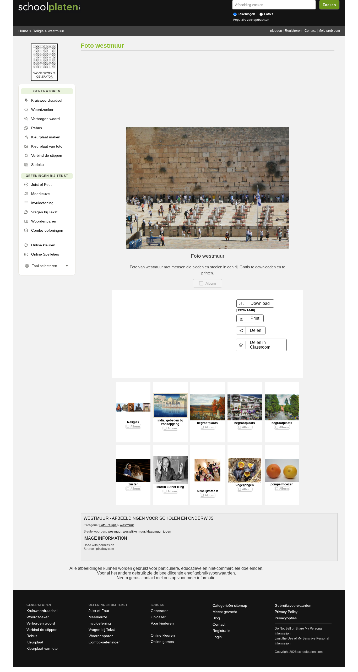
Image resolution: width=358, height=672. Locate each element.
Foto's (268, 14)
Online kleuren (163, 635)
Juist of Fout (99, 611)
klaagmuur (154, 531)
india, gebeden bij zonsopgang (170, 422)
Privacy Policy (286, 612)
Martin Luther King (170, 487)
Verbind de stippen (41, 629)
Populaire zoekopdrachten (251, 19)
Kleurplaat (34, 642)
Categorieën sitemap (230, 605)
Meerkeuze (98, 617)
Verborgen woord (40, 623)
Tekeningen (246, 14)
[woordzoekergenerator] (44, 79)
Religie (38, 31)
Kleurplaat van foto (42, 648)
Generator (159, 611)
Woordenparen (101, 636)
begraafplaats (207, 423)
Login (217, 637)
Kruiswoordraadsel (41, 611)
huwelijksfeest (207, 491)
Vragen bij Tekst (102, 629)
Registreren (293, 30)
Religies (133, 422)
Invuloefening (100, 623)
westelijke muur (134, 531)
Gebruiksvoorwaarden (293, 605)
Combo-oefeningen (105, 642)
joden (167, 531)
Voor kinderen (162, 623)
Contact (310, 30)
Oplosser (158, 617)
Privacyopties (286, 618)
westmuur (56, 31)
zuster (133, 484)
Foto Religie (108, 525)
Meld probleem (329, 30)
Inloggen (275, 30)
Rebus (31, 636)
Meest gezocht (225, 612)
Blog (216, 618)
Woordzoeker (37, 617)
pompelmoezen (281, 484)
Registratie (221, 630)
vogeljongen (245, 485)
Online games (162, 642)
